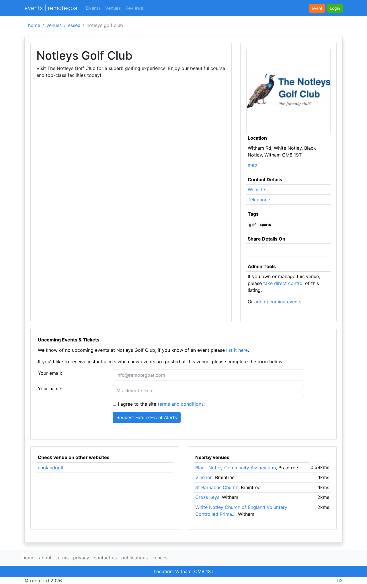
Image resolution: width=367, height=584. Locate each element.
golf (252, 224)
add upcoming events (277, 301)
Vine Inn (203, 477)
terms (62, 557)
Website (256, 189)
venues (54, 25)
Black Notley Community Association (235, 467)
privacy (81, 557)
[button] (335, 8)
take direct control (283, 283)
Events (93, 8)
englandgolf (51, 467)
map (252, 165)
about (45, 557)
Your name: (50, 388)
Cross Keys (207, 497)
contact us (105, 557)
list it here (237, 350)
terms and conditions (181, 404)
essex (74, 25)
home (34, 25)
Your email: (50, 373)
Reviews (134, 8)
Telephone (259, 199)
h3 (340, 580)
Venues (113, 8)
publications (134, 557)
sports (265, 224)
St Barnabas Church (216, 487)
